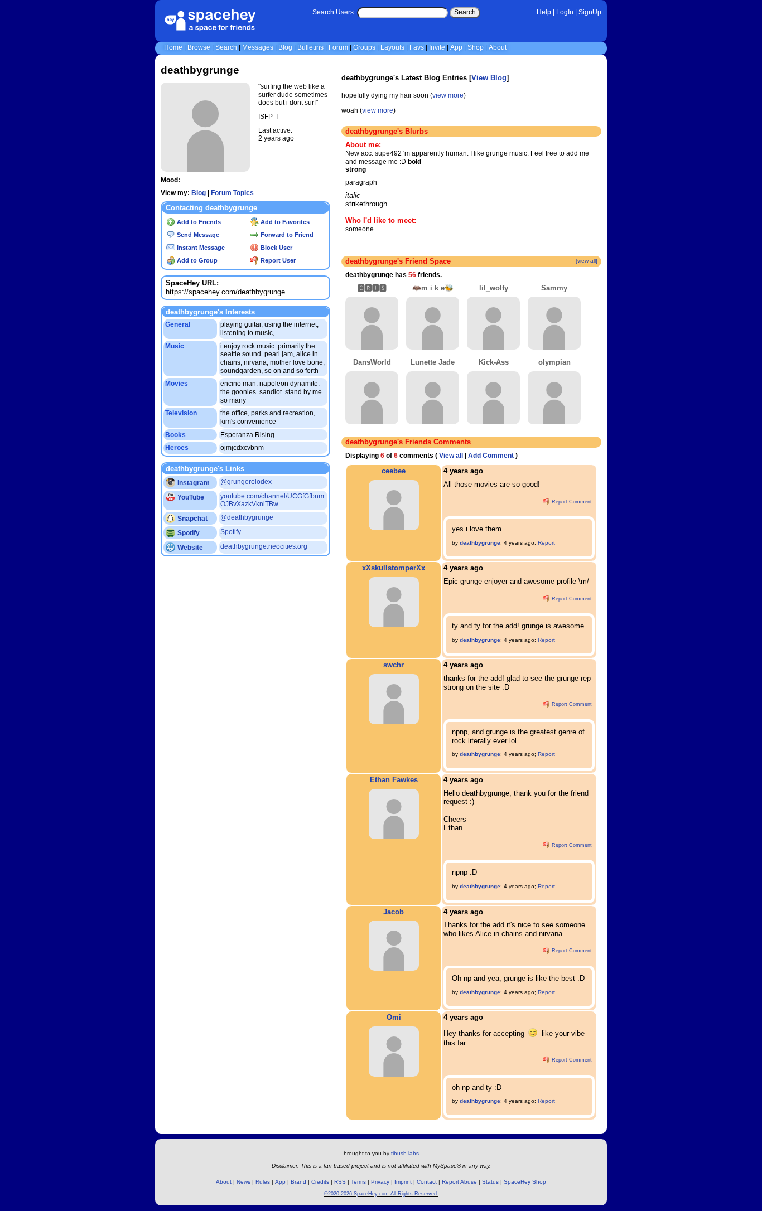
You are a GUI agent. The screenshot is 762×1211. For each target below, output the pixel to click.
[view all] (586, 261)
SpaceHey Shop (525, 1182)
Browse (198, 47)
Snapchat (192, 518)
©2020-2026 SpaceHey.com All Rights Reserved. (381, 1194)
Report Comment (571, 502)
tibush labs (405, 1153)
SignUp (589, 12)
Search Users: (333, 12)
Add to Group (196, 260)
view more (448, 95)
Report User (277, 260)
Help (544, 12)
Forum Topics (232, 193)
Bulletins (310, 47)
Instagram (193, 483)
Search (465, 12)
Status (490, 1182)
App (456, 47)
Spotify (188, 533)
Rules (262, 1182)
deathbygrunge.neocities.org (263, 546)
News (243, 1182)
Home (173, 47)
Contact (427, 1182)
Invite (437, 47)
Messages (257, 47)
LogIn (564, 12)
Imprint (403, 1182)
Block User (275, 247)
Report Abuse (459, 1182)
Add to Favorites (284, 222)
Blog (285, 47)
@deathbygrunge (246, 517)
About (498, 47)
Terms (358, 1182)
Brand (298, 1182)
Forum (338, 47)
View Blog (489, 78)
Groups (364, 47)
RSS (340, 1182)
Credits (320, 1182)
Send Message (197, 234)
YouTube (190, 497)
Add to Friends (198, 222)
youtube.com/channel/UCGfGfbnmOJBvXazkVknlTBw (272, 500)
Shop (475, 47)
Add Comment (491, 455)
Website (189, 547)
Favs (416, 47)
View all (451, 455)
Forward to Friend (286, 234)
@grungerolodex (246, 482)
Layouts (392, 47)
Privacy (380, 1182)
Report (546, 543)
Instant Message (200, 247)
